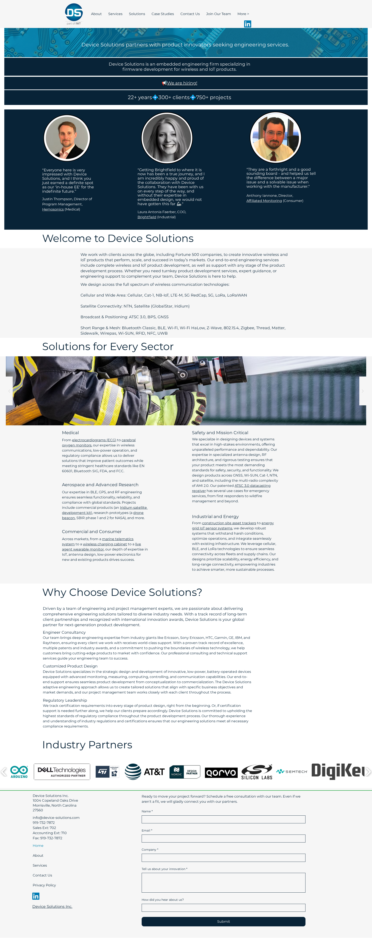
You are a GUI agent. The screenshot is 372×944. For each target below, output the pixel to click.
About (38, 855)
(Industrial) (166, 217)
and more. (136, 518)
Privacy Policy (44, 885)
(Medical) (72, 209)
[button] (19, 772)
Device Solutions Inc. (52, 906)
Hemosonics (53, 209)
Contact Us (42, 875)
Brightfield (147, 217)
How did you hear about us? (163, 900)
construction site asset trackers (229, 523)
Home (38, 846)
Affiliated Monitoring (264, 201)
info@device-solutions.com (56, 818)
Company (150, 850)
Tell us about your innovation (164, 869)
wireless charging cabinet (105, 544)
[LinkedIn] (247, 24)
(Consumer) (292, 201)
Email (147, 830)
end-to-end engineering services (247, 260)
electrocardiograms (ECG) (94, 440)
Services (40, 865)
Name (147, 811)
